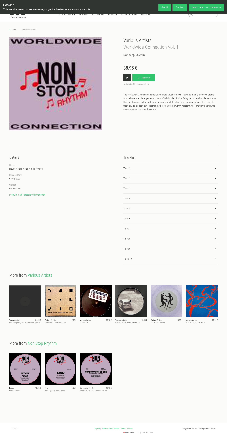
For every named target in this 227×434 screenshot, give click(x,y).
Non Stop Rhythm (134, 55)
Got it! (165, 7)
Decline (180, 7)
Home (24, 30)
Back (14, 30)
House (29, 30)
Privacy (129, 429)
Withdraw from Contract (110, 429)
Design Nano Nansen (189, 429)
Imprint (97, 429)
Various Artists (137, 40)
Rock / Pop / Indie (26, 168)
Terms (123, 429)
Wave (40, 168)
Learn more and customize (206, 7)
